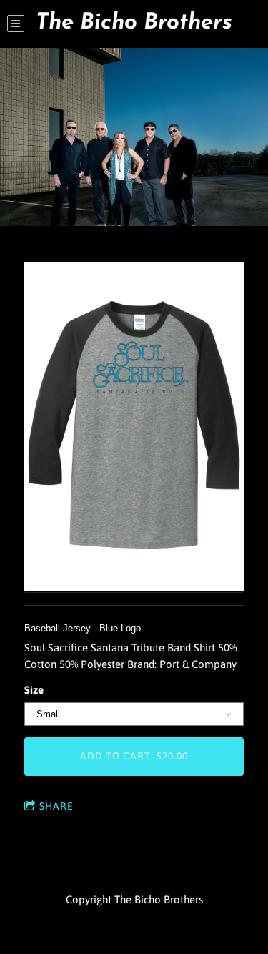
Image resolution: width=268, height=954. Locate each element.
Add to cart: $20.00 (134, 756)
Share (56, 806)
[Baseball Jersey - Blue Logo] (134, 428)
